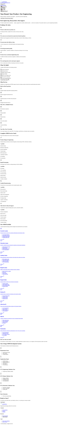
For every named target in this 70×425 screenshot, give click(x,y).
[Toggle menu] (4, 9)
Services (8, 2)
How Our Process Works (9, 18)
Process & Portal (3, 5)
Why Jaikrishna (4, 2)
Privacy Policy (4, 421)
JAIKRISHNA (4, 1)
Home (1, 2)
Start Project (3, 18)
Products (2, 4)
